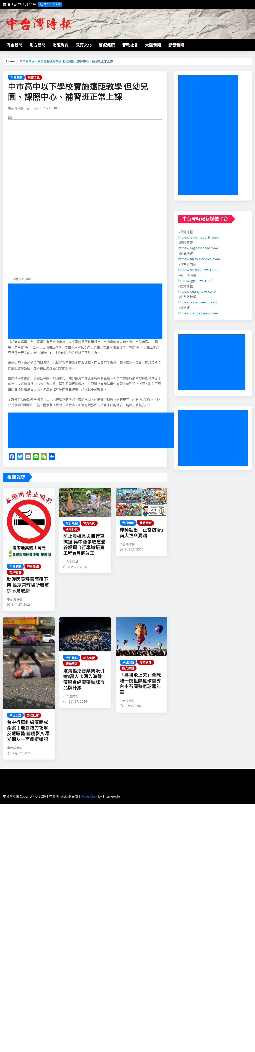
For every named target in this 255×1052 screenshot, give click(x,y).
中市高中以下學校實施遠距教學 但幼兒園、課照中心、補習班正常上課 (66, 61)
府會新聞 (15, 45)
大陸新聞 (153, 45)
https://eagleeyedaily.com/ (198, 248)
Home (10, 61)
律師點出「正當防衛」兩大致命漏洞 (141, 533)
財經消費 (61, 45)
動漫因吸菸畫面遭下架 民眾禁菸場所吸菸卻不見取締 (28, 585)
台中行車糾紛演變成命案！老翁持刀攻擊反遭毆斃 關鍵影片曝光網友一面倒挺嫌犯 (28, 731)
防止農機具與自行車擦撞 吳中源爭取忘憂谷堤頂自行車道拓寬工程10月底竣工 (84, 545)
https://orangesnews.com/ (198, 313)
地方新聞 (38, 45)
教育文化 (84, 45)
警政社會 (130, 45)
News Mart (89, 796)
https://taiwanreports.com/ (198, 237)
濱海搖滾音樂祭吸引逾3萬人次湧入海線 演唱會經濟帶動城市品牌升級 (85, 680)
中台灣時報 (15, 108)
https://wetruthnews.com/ (198, 270)
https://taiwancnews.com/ (197, 302)
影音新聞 (176, 45)
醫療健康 (107, 45)
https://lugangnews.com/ (197, 291)
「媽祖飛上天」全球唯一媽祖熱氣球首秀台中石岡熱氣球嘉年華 (140, 684)
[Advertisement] (87, 311)
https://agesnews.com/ (195, 281)
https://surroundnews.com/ (199, 259)
